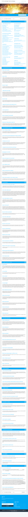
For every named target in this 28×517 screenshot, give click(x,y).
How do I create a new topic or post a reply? (7, 45)
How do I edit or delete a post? (5, 46)
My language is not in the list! (5, 38)
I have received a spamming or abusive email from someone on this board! (19, 36)
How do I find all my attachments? (17, 58)
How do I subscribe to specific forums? (18, 53)
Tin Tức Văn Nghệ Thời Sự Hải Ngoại (8, 1)
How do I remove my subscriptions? (18, 54)
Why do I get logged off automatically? (6, 30)
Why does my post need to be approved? (6, 54)
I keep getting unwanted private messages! (18, 35)
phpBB (23, 510)
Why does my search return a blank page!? (18, 46)
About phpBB (3, 470)
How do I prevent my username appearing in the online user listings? (7, 35)
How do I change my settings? (5, 34)
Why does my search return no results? (18, 45)
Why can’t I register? (4, 26)
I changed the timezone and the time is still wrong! (7, 37)
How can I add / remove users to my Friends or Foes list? (19, 41)
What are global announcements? (6, 61)
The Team (16, 504)
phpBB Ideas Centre (9, 475)
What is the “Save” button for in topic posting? (7, 53)
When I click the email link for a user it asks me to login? (7, 42)
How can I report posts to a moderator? (6, 52)
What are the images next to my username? (7, 39)
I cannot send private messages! (17, 34)
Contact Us (16, 503)
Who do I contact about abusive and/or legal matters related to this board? (19, 64)
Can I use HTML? (4, 59)
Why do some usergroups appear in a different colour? (19, 29)
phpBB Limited (20, 469)
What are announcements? (5, 62)
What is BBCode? (4, 58)
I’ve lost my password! (4, 29)
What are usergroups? (16, 26)
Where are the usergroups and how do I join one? (19, 27)
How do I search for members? (17, 47)
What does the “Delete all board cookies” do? (7, 31)
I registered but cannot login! (5, 27)
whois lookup (24, 480)
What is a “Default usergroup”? (17, 30)
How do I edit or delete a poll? (5, 49)
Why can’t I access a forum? (5, 50)
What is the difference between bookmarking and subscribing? (19, 51)
